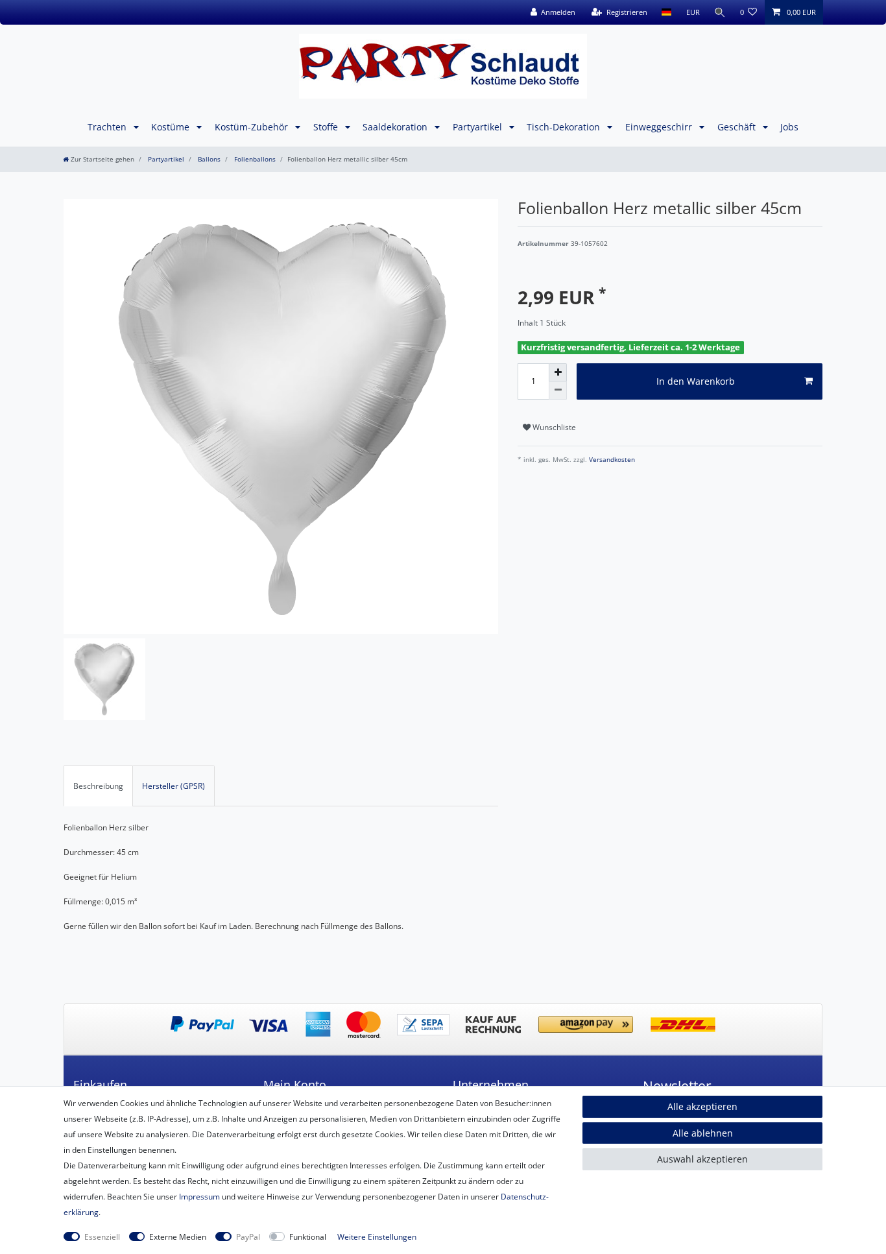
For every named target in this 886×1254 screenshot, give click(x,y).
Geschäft (737, 127)
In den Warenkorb (695, 381)
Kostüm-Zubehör (253, 127)
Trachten (108, 127)
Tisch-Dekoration (565, 127)
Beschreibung (98, 785)
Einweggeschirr (660, 127)
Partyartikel (479, 127)
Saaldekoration (396, 127)
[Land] (666, 12)
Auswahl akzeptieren (702, 1159)
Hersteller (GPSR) (173, 785)
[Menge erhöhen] (558, 372)
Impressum (199, 1196)
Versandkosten (611, 459)
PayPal (248, 1236)
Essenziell (102, 1236)
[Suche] (720, 12)
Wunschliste (553, 427)
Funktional (307, 1236)
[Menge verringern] (558, 390)
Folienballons (254, 159)
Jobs (789, 127)
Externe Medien (177, 1236)
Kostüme (171, 127)
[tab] (98, 786)
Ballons (208, 159)
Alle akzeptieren (702, 1106)
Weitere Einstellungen (376, 1236)
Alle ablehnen (703, 1133)
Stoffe (327, 127)
